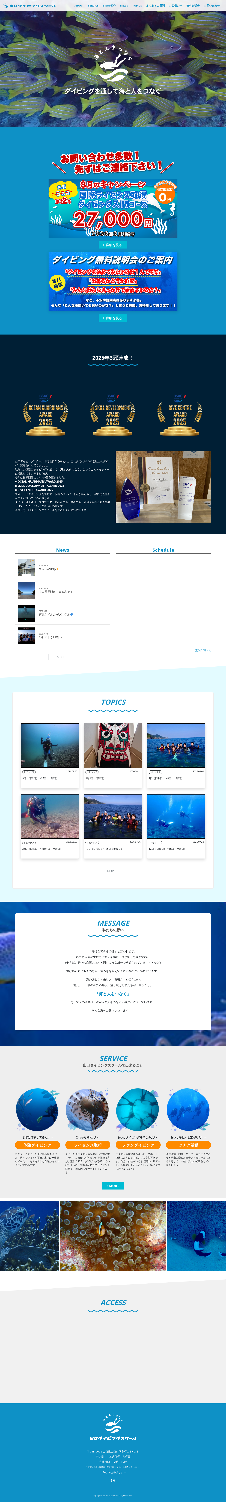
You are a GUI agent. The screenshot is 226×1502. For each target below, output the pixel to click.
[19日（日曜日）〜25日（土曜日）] (113, 816)
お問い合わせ (212, 5)
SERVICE (93, 5)
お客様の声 (175, 5)
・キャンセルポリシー (113, 1472)
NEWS (124, 5)
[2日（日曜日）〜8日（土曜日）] (176, 745)
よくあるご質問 (155, 5)
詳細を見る (114, 245)
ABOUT (79, 5)
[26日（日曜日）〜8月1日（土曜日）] (50, 816)
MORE (61, 657)
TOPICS (137, 5)
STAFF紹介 (109, 5)
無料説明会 (193, 5)
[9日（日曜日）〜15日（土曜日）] (50, 745)
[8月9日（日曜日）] (113, 745)
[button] (5, 1236)
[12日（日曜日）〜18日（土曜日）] (176, 816)
